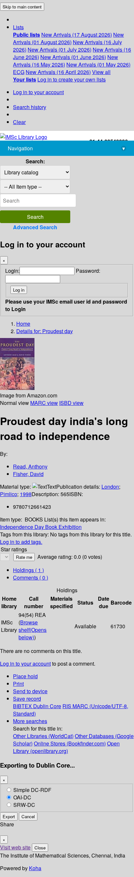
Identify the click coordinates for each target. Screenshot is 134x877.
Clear (19, 122)
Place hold (25, 676)
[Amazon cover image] (17, 388)
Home (23, 323)
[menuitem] (26, 34)
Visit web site (15, 847)
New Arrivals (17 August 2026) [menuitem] (76, 34)
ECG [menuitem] (18, 72)
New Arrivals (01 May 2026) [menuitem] (98, 64)
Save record (27, 698)
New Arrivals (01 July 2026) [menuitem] (59, 49)
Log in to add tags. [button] (21, 541)
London (110, 486)
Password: (88, 270)
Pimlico (8, 494)
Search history (29, 107)
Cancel (28, 816)
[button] (18, 27)
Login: (12, 270)
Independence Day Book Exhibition (41, 527)
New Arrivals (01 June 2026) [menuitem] (73, 57)
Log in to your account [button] (25, 663)
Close (40, 848)
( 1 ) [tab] (28, 570)
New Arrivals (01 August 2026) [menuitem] (68, 38)
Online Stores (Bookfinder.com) (70, 743)
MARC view (44, 403)
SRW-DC (24, 804)
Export (9, 816)
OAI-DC (22, 797)
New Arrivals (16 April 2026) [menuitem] (58, 72)
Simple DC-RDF (32, 790)
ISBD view (71, 403)
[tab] (30, 577)
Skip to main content (22, 7)
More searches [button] (30, 721)
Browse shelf (33, 630)
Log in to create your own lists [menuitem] (71, 79)
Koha (35, 868)
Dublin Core (47, 706)
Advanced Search (35, 227)
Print (18, 683)
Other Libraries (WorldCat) (43, 736)
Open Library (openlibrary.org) (66, 747)
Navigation (66, 148)
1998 (26, 494)
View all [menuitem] (101, 72)
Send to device (30, 691)
